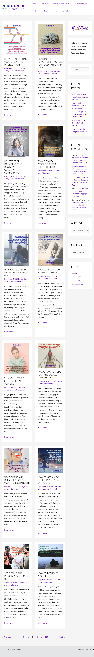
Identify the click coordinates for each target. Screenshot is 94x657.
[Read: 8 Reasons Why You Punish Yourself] (50, 250)
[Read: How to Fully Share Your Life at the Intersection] (16, 39)
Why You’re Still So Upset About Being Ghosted (15, 272)
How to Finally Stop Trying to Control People (79, 122)
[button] (47, 3)
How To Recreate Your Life (48, 574)
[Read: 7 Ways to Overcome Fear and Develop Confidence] (50, 355)
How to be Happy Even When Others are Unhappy (79, 105)
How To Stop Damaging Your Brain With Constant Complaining (13, 167)
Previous (6, 637)
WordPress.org (77, 284)
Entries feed (76, 277)
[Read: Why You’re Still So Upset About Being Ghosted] (16, 250)
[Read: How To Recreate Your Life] (50, 557)
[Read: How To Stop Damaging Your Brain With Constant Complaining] (16, 141)
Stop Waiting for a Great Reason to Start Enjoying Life (80, 114)
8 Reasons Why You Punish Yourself (49, 271)
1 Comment (47, 173)
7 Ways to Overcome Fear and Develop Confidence (49, 374)
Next (62, 637)
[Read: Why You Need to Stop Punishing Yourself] (16, 358)
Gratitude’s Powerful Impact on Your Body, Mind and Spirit (50, 63)
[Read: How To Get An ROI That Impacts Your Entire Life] (50, 461)
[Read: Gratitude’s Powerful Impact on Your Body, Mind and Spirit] (50, 39)
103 (46, 637)
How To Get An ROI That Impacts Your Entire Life (48, 480)
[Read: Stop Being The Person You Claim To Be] (16, 557)
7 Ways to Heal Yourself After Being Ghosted (47, 164)
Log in (74, 273)
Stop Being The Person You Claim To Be (16, 576)
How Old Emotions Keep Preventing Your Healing (80, 96)
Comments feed (78, 280)
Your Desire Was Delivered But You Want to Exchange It (16, 480)
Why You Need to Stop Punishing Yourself (14, 381)
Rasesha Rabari (78, 166)
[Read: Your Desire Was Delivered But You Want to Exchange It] (16, 461)
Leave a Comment (17, 71)
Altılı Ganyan (76, 178)
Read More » (9, 115)
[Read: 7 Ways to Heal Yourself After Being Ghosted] (50, 142)
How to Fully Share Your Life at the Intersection (16, 62)
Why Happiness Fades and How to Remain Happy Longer (80, 171)
